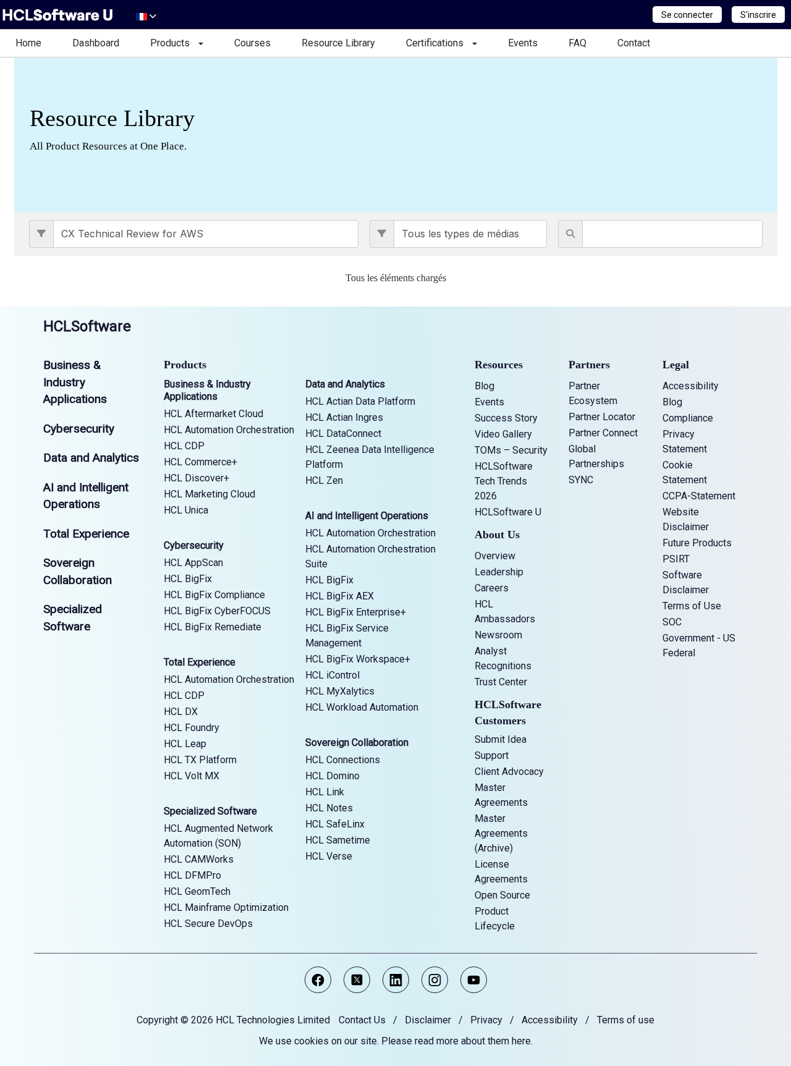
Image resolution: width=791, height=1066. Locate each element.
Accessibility (690, 386)
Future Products (697, 543)
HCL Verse (328, 856)
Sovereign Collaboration (356, 742)
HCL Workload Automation (361, 707)
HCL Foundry (191, 728)
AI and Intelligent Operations (366, 516)
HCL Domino (332, 776)
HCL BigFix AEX (339, 596)
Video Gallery (503, 434)
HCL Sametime (337, 840)
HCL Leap (185, 744)
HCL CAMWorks (199, 859)
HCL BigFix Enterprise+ (355, 612)
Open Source (502, 895)
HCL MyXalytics (339, 691)
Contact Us (362, 1020)
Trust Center (501, 682)
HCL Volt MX (191, 776)
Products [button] (173, 43)
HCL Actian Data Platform (360, 401)
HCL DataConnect (343, 433)
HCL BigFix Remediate (212, 627)
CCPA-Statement (698, 496)
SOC (672, 622)
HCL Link (324, 792)
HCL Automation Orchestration (229, 430)
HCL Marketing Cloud (209, 494)
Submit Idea (501, 739)
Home (28, 43)
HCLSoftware (87, 326)
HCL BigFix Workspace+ (357, 659)
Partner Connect (603, 433)
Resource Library (338, 43)
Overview (495, 556)
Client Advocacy (509, 771)
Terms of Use (691, 606)
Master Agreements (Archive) (501, 833)
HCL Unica (186, 510)
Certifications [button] (438, 43)
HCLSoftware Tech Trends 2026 (504, 481)
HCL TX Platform (200, 760)
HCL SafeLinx (335, 824)
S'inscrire (758, 15)
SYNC (581, 480)
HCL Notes (329, 808)
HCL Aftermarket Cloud (213, 414)
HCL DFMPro (192, 875)
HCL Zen (324, 480)
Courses (252, 43)
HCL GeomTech (197, 891)
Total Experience (86, 534)
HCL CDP (184, 446)
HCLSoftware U (508, 512)
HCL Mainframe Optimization (226, 907)
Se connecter (687, 15)
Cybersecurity (78, 428)
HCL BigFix (188, 579)
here (521, 1041)
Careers (492, 588)
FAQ (577, 43)
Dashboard (95, 43)
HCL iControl (332, 675)
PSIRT (676, 559)
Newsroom (498, 635)
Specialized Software (210, 811)
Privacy (486, 1020)
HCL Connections (342, 760)
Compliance (687, 418)
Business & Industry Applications (75, 382)
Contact (633, 43)
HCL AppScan (193, 563)
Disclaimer (428, 1020)
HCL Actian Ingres (344, 417)
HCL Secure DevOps (208, 923)
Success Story (506, 418)
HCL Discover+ (196, 478)
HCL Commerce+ (200, 462)
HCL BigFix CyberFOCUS (217, 611)
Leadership (499, 572)
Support (492, 755)
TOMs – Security (511, 450)
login (24, 299)
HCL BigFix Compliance (214, 595)
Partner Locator (602, 417)
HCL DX (181, 711)
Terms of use (625, 1020)
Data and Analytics (91, 458)
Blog (484, 386)
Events (523, 43)
